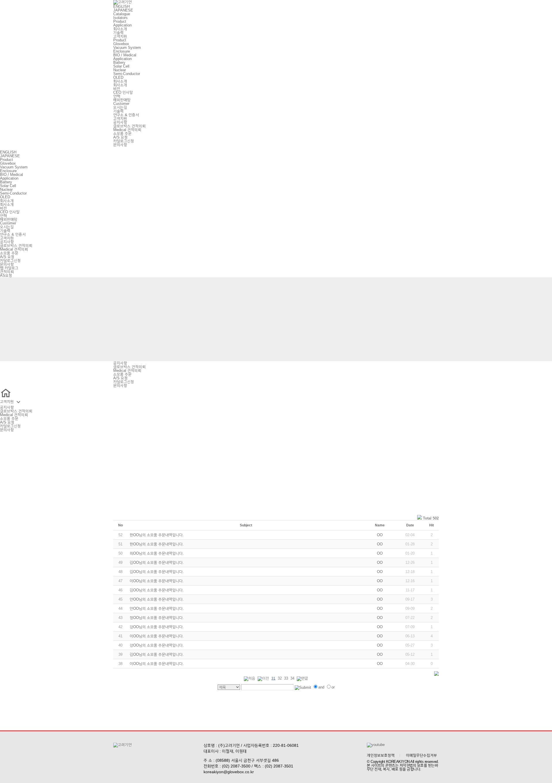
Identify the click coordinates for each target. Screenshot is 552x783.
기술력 (118, 32)
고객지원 (120, 36)
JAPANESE (123, 10)
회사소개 (120, 29)
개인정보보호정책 (380, 755)
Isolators (120, 18)
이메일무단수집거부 (421, 755)
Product (119, 21)
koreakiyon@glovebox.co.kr (229, 771)
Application (122, 25)
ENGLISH (121, 6)
